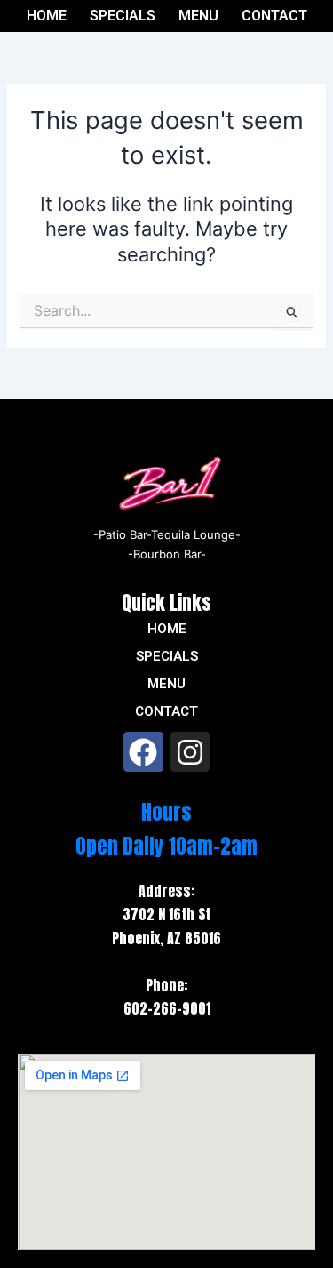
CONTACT (274, 16)
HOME (47, 16)
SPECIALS (122, 16)
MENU (198, 16)
